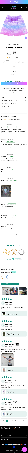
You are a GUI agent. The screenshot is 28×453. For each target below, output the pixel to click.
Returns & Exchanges (10, 103)
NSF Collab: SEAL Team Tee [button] (13, 334)
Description (6, 97)
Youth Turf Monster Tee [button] (12, 314)
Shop (3, 432)
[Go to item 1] (6, 291)
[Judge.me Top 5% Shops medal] (20, 252)
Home (9, 44)
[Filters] (21, 284)
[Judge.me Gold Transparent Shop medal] (5, 252)
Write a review (10, 284)
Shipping (9, 54)
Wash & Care (6, 107)
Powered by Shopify (14, 452)
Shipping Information (10, 100)
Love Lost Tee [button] (10, 370)
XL (18, 62)
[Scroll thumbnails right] (25, 291)
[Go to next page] (24, 421)
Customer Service (7, 435)
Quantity (14, 74)
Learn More (5, 439)
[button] (9, 81)
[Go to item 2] (14, 291)
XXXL (14, 66)
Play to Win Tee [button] (10, 415)
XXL (23, 62)
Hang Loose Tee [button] (10, 392)
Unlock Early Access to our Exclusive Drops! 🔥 (11, 428)
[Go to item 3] (23, 291)
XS (4, 62)
